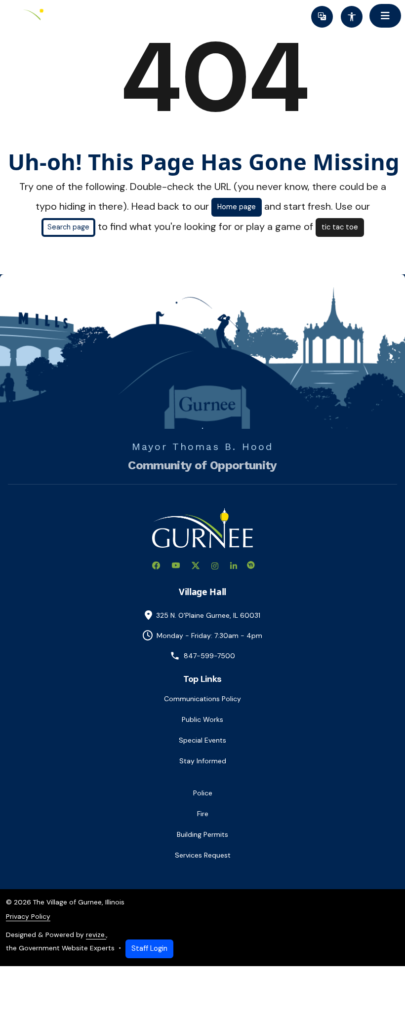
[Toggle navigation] (385, 16)
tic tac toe (340, 227)
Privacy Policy (28, 916)
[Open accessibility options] (352, 17)
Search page (68, 227)
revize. (96, 934)
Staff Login (149, 948)
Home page (236, 206)
